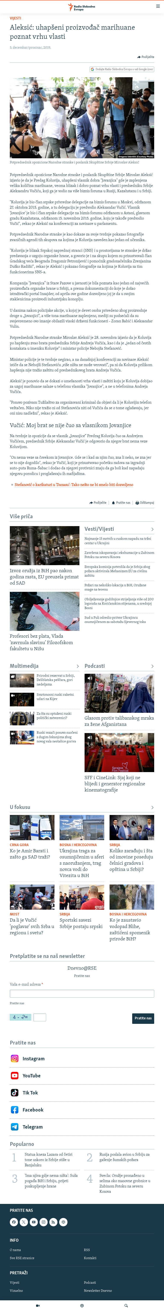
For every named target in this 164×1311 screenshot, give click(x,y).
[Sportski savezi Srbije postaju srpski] (82, 897)
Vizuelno (16, 1291)
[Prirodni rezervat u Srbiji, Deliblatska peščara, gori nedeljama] (22, 680)
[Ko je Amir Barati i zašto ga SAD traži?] (32, 827)
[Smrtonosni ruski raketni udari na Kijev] (22, 699)
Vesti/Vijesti (99, 529)
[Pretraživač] (126, 1305)
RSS (87, 1250)
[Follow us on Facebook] (14, 1222)
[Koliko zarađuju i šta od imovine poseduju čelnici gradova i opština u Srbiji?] (132, 827)
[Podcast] (82, 1305)
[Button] (145, 57)
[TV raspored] (63, 1222)
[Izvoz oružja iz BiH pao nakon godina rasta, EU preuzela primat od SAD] (44, 545)
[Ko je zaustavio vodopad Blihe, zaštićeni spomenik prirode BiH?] (132, 897)
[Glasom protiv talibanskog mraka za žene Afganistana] (119, 693)
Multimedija (24, 666)
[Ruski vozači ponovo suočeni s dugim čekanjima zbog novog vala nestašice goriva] (22, 737)
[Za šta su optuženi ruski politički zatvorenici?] (22, 718)
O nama (15, 1250)
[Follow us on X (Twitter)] (24, 1222)
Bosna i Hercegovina (78, 845)
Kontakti (90, 1258)
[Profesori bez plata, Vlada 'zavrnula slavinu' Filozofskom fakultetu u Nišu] (44, 611)
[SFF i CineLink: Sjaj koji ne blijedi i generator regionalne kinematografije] (119, 752)
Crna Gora (19, 845)
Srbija (115, 845)
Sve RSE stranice (22, 1258)
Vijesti (15, 18)
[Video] (37, 1305)
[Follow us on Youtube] (34, 1222)
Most (14, 915)
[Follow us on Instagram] (44, 1222)
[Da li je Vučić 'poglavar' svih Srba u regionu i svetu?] (32, 897)
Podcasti (95, 666)
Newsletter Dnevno (98, 1291)
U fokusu (20, 807)
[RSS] (53, 1222)
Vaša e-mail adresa (26, 985)
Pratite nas (143, 1018)
